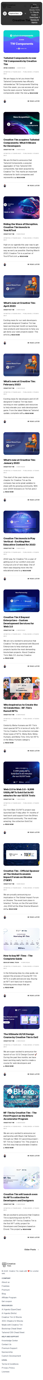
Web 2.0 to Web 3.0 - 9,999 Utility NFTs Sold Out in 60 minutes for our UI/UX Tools (19, 792)
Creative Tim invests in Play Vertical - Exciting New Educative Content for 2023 (19, 541)
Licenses (5, 1371)
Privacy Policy (8, 1368)
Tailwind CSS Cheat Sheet (13, 1332)
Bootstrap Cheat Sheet (12, 1328)
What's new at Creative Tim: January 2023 (19, 461)
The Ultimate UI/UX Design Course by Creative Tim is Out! (20, 1036)
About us (6, 1282)
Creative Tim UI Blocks (12, 1317)
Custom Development (11, 1356)
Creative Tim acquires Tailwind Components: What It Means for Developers (21, 142)
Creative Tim (8, 149)
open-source (9, 68)
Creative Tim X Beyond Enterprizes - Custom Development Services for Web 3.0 (18, 622)
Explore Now (14, 13)
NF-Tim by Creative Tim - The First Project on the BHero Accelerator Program (20, 1115)
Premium (6, 1290)
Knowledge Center (10, 1340)
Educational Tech (11, 962)
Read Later (35, 101)
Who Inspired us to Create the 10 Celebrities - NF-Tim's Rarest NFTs (20, 708)
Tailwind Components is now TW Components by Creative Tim (20, 61)
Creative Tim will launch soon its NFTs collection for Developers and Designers (20, 1197)
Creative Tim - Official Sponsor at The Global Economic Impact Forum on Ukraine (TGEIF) (21, 875)
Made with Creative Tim (12, 1325)
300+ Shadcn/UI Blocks (12, 1321)
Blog (4, 1293)
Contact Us (6, 1344)
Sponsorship (7, 1352)
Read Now (34, 93)
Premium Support (9, 1348)
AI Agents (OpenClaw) (11, 1309)
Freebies (5, 1286)
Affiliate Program (9, 1297)
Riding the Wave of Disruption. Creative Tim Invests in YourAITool (20, 227)
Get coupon (7, 1301)
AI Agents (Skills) (9, 1313)
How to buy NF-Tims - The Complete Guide (18, 957)
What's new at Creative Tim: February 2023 (19, 383)
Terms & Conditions (10, 1364)
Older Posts (30, 1249)
